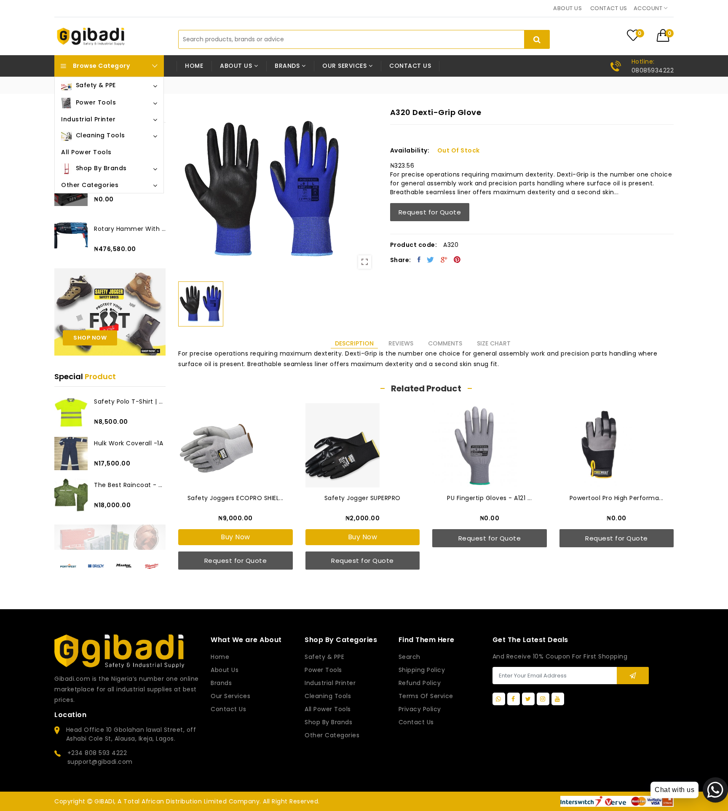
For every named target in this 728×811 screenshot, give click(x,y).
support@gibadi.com (100, 761)
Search (409, 657)
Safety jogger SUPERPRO (362, 498)
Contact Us (416, 722)
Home (194, 66)
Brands (221, 683)
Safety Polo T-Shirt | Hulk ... (130, 401)
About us (567, 8)
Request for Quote (430, 212)
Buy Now (235, 537)
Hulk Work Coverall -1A (128, 443)
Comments (445, 343)
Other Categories (332, 735)
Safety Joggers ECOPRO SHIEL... (235, 498)
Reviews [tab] (400, 343)
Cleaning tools (328, 696)
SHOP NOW (90, 338)
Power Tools (323, 670)
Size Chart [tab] (494, 343)
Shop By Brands (328, 722)
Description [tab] (354, 343)
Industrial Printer (330, 683)
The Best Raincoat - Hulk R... (130, 485)
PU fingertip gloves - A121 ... (489, 498)
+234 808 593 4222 (97, 753)
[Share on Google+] (444, 259)
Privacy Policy (420, 709)
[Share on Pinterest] (457, 259)
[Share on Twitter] (430, 259)
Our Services (230, 696)
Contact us (608, 8)
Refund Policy (420, 683)
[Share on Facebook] (419, 259)
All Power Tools (328, 709)
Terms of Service (426, 696)
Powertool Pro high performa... (617, 498)
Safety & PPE (324, 657)
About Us (224, 670)
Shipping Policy (422, 670)
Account (649, 8)
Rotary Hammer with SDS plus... (130, 229)
